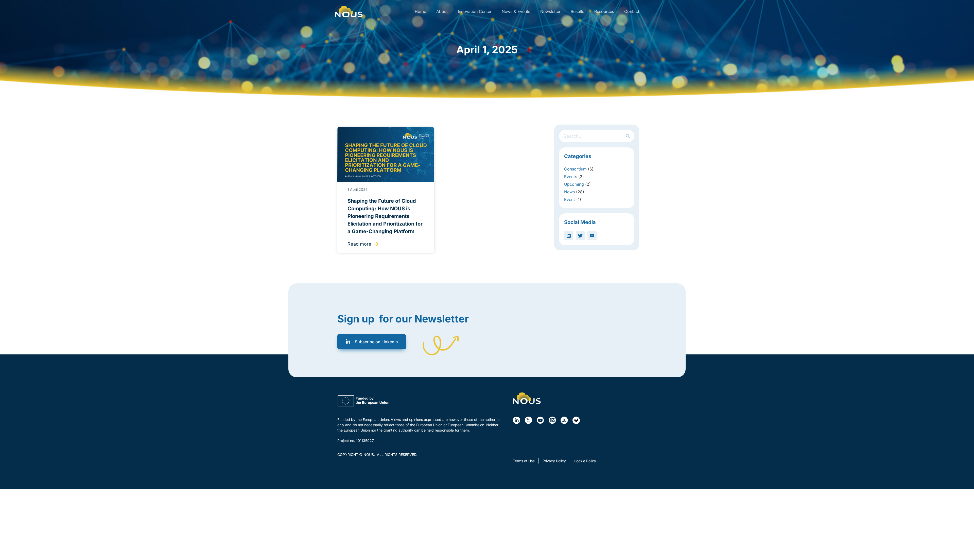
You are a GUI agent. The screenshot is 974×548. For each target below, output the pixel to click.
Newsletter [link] (550, 11)
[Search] (627, 136)
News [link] (569, 191)
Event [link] (569, 199)
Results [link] (577, 11)
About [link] (442, 11)
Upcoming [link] (574, 184)
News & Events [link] (516, 11)
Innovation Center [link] (475, 11)
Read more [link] (359, 244)
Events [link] (570, 176)
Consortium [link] (575, 169)
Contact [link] (631, 11)
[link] (349, 11)
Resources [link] (604, 11)
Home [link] (420, 11)
